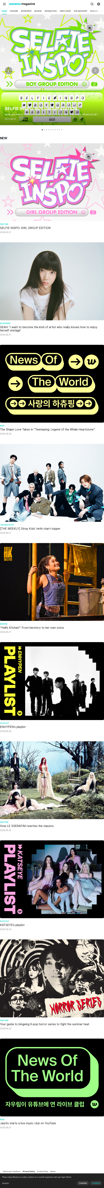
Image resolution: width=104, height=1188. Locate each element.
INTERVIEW (26, 11)
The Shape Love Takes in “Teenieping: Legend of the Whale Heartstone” (47, 429)
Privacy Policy (29, 1171)
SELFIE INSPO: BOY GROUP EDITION (41, 108)
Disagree (5, 1183)
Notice (53, 1171)
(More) (68, 1177)
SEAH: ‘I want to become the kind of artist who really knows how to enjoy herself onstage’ (48, 328)
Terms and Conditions (11, 1171)
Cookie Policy (42, 1171)
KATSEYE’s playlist (12, 925)
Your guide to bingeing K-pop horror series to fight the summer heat (44, 1024)
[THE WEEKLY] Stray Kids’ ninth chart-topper (30, 528)
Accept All (96, 1183)
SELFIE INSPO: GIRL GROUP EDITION (25, 228)
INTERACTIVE (51, 11)
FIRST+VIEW (65, 11)
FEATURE (14, 11)
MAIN (4, 11)
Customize (83, 1183)
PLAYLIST (94, 11)
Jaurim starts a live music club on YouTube (28, 1123)
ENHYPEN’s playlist (13, 726)
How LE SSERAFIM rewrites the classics (27, 825)
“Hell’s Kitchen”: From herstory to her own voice (32, 627)
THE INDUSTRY (80, 11)
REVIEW (38, 11)
